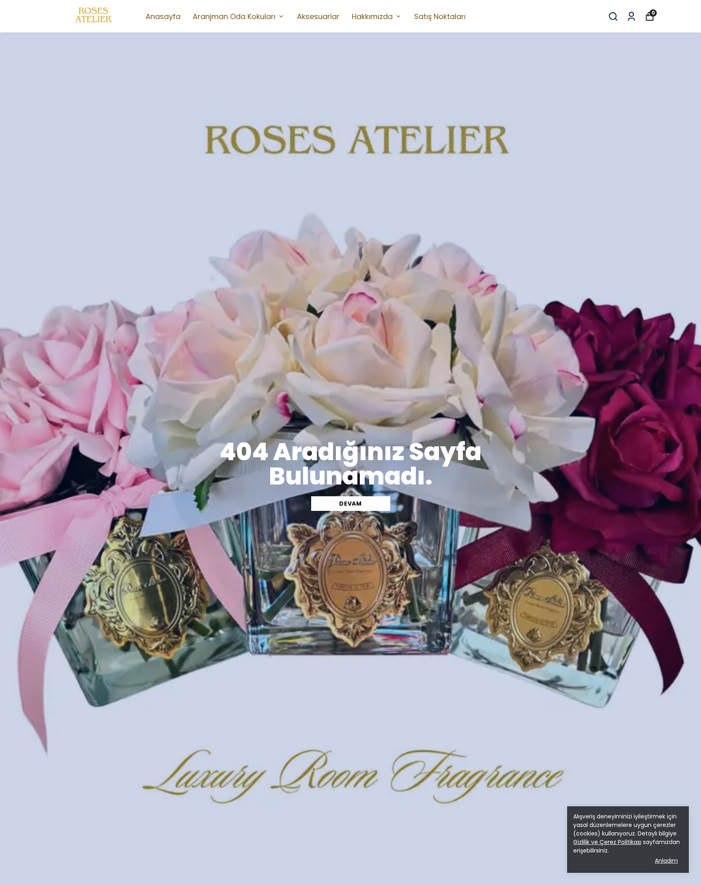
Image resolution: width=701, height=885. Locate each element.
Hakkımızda (372, 16)
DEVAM (350, 504)
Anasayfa (163, 16)
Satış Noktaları (440, 16)
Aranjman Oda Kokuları (234, 16)
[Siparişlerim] (631, 16)
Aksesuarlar (318, 16)
